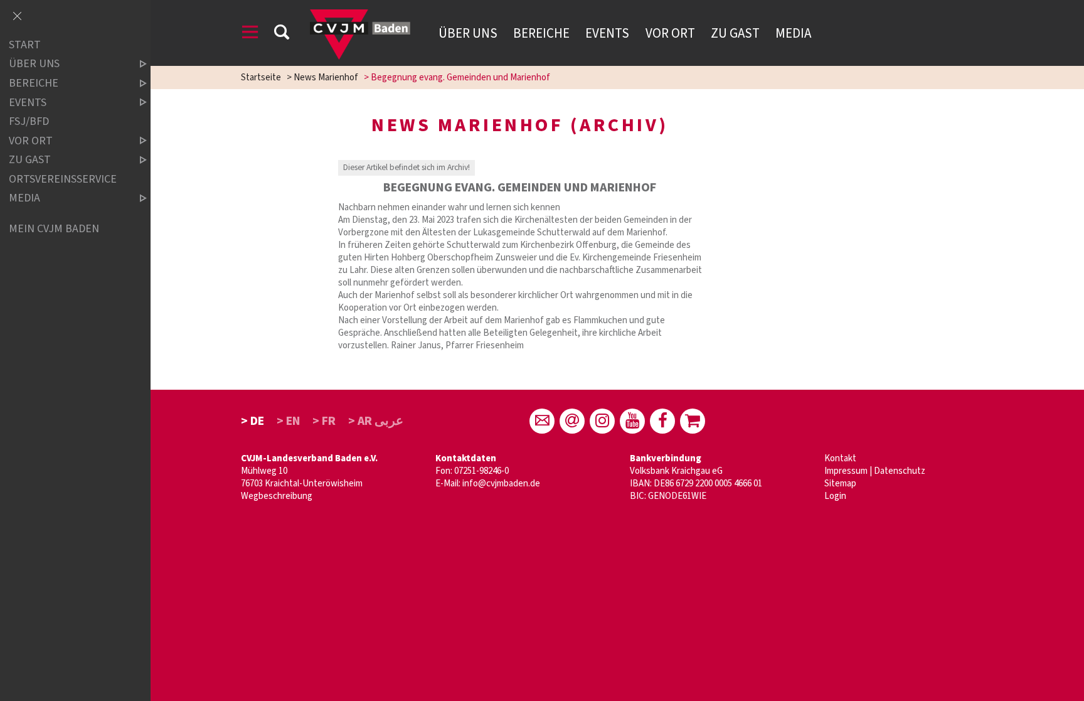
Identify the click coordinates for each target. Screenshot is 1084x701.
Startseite (261, 77)
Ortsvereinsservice (63, 179)
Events (607, 33)
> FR (324, 421)
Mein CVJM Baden (54, 229)
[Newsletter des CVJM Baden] (572, 421)
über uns (34, 64)
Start (25, 45)
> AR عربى (375, 421)
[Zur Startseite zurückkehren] (360, 15)
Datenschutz (899, 471)
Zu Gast (735, 33)
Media (793, 33)
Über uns (467, 33)
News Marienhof (326, 77)
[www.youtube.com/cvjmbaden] (632, 421)
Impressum (846, 471)
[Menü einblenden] (250, 34)
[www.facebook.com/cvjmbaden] (662, 421)
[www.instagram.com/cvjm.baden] (602, 421)
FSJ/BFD (29, 121)
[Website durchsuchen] (281, 34)
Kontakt (840, 458)
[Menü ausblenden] (16, 16)
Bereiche (541, 33)
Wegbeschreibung (276, 496)
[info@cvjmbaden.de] (542, 421)
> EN (288, 421)
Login (835, 496)
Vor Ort (670, 33)
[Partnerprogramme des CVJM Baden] (692, 421)
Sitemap (840, 483)
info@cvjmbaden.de (501, 483)
